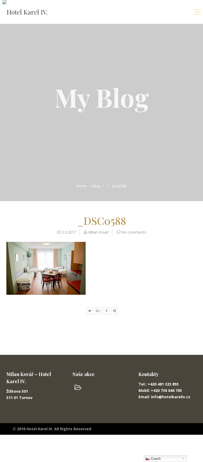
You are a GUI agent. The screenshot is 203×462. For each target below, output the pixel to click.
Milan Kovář (98, 232)
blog (96, 185)
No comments (133, 232)
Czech (155, 459)
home (82, 185)
